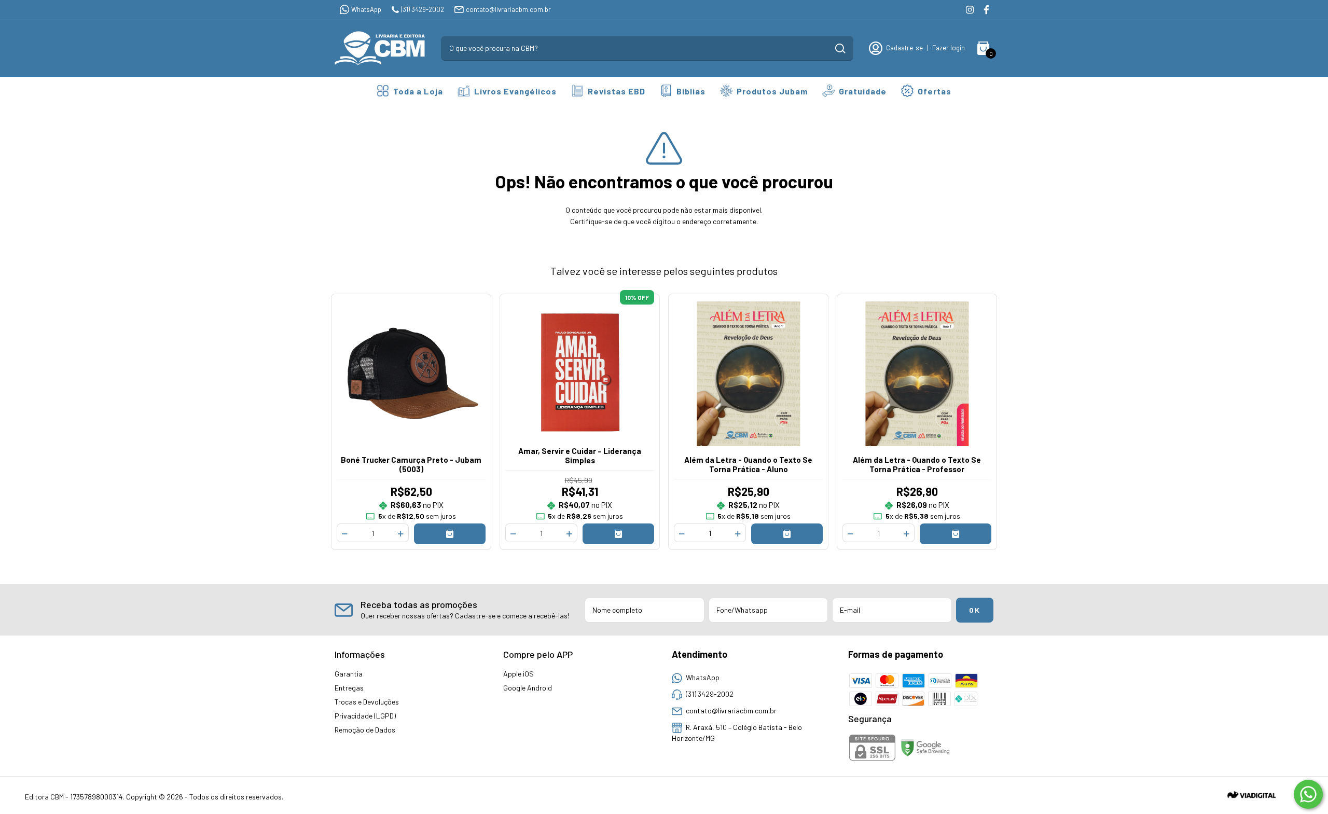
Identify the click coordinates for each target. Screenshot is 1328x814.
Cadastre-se (904, 48)
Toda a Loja (418, 91)
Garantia (349, 673)
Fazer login (948, 48)
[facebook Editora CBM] (986, 9)
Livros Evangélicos (515, 91)
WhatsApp (366, 9)
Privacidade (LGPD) (365, 715)
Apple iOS (518, 673)
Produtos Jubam (772, 91)
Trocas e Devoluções (367, 701)
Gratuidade (863, 91)
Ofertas (934, 91)
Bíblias (691, 91)
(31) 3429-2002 (422, 9)
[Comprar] (450, 533)
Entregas (349, 687)
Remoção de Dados (365, 729)
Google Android (527, 687)
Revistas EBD (616, 91)
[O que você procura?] (840, 48)
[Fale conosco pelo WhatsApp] (1308, 794)
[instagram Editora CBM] (970, 9)
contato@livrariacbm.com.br (508, 9)
